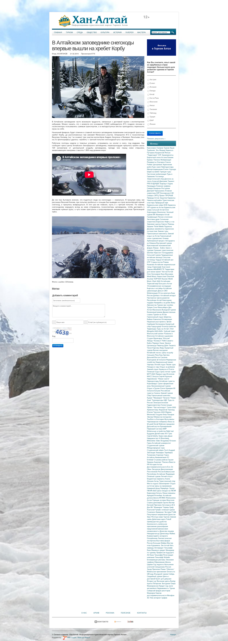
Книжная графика (163, 186)
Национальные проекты (156, 321)
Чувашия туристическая (163, 250)
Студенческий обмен (155, 450)
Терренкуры (152, 328)
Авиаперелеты (167, 155)
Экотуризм (166, 583)
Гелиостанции (166, 405)
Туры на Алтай (163, 328)
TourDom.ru (151, 419)
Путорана (151, 152)
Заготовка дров (153, 219)
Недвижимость (163, 588)
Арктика (166, 355)
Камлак (159, 593)
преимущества (153, 521)
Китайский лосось (154, 352)
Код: (54, 336)
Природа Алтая (153, 198)
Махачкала (157, 309)
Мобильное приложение (157, 571)
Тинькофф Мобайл (162, 557)
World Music (152, 276)
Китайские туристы (167, 381)
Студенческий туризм (155, 445)
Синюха (157, 393)
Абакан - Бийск (159, 248)
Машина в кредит (158, 550)
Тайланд (152, 113)
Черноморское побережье (157, 421)
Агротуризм (152, 359)
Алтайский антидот (168, 295)
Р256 (164, 340)
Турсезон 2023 (159, 412)
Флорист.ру (152, 581)
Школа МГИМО (159, 497)
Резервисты (152, 162)
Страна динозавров (155, 502)
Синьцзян (151, 355)
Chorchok (170, 276)
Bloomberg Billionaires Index (158, 439)
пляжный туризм (168, 509)
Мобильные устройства (156, 431)
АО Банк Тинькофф (155, 555)
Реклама (110, 613)
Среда (80, 32)
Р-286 (174, 512)
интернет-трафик (160, 597)
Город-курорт (156, 326)
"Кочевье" (157, 340)
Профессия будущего (165, 552)
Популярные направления (157, 514)
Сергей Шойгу (153, 436)
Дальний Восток (153, 357)
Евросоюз (160, 221)
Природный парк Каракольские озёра (157, 203)
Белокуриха (161, 324)
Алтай (166, 214)
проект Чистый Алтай (164, 271)
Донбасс (156, 295)
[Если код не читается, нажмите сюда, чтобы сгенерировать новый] (62, 331)
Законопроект (164, 483)
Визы (173, 302)
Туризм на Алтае (160, 314)
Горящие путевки (159, 500)
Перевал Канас (158, 343)
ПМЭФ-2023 (152, 490)
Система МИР (161, 428)
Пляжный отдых (153, 371)
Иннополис (161, 212)
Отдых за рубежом (167, 367)
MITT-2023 (151, 374)
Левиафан (160, 452)
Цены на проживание (163, 486)
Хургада (172, 169)
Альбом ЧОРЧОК (154, 278)
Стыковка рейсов (161, 459)
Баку (157, 409)
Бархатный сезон (154, 157)
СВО (165, 290)
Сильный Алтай (158, 209)
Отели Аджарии (166, 388)
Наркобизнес (152, 378)
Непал (152, 105)
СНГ (160, 155)
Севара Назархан (154, 188)
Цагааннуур (152, 345)
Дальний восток (153, 426)
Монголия (153, 101)
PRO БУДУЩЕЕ (153, 183)
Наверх (173, 634)
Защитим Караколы (167, 198)
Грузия (170, 459)
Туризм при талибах (165, 305)
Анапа (167, 478)
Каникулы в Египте (166, 369)
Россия (168, 566)
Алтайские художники (164, 336)
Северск (150, 195)
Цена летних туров (167, 371)
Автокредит (159, 547)
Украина (150, 462)
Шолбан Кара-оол (154, 252)
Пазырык (170, 414)
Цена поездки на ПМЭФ (166, 490)
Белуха (156, 376)
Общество (92, 32)
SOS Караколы (170, 205)
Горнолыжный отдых (155, 317)
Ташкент (171, 181)
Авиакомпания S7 (162, 457)
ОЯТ (158, 193)
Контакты (142, 613)
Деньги (161, 290)
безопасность (152, 524)
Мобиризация (166, 159)
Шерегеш (167, 317)
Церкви (150, 564)
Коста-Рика (154, 98)
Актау (156, 481)
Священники (160, 566)
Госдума (159, 414)
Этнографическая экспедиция (159, 286)
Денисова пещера (167, 531)
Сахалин (163, 357)
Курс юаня (156, 167)
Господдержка (167, 252)
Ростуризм (165, 188)
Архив (96, 613)
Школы (168, 562)
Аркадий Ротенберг (155, 495)
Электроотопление (160, 402)
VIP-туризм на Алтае (155, 207)
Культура (105, 32)
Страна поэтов (157, 262)
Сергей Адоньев (165, 376)
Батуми (157, 390)
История (117, 32)
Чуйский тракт (169, 331)
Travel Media (159, 226)
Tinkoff (168, 519)
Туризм (69, 32)
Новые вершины (168, 493)
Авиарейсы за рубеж (162, 302)
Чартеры (150, 364)
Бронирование (166, 426)
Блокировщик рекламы (156, 559)
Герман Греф (168, 507)
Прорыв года (161, 374)
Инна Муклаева (167, 274)
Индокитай (163, 409)
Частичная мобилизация (157, 174)
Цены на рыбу (167, 352)
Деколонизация (167, 469)
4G (148, 597)
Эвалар (150, 417)
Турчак (172, 588)
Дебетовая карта (159, 519)
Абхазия (150, 481)
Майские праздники (166, 424)
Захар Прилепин (154, 569)
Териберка (168, 452)
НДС (166, 400)
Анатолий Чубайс (154, 509)
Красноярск (152, 148)
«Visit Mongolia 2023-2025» (160, 329)
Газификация (152, 217)
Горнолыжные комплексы (157, 233)
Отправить (58, 346)
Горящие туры (165, 171)
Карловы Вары (158, 347)
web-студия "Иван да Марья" (78, 637)
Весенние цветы (163, 581)
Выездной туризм (169, 309)
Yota (152, 597)
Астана (164, 157)
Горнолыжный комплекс (160, 395)
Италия (150, 412)
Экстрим (168, 512)
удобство (163, 521)
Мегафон (170, 595)
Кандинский (160, 152)
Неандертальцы (153, 533)
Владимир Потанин (168, 440)
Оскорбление (152, 538)
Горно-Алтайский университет (159, 443)
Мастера (141, 32)
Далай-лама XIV (161, 433)
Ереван (150, 159)
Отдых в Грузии (153, 388)
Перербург (164, 488)
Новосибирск (163, 307)
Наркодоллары (153, 381)
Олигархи (161, 162)
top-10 (158, 438)
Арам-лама (163, 436)
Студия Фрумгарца (155, 338)
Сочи (155, 307)
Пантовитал (152, 297)
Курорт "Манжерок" (155, 397)
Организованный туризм (161, 386)
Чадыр (159, 259)
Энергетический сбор (155, 178)
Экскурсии (156, 469)
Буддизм (151, 433)
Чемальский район (154, 200)
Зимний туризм (167, 393)
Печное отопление (165, 217)
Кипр (165, 414)
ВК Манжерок (158, 214)
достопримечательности (157, 595)
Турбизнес (151, 150)
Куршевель (156, 545)
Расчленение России (155, 471)
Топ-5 (166, 450)
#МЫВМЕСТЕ (159, 269)
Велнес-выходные (160, 350)
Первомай (151, 428)
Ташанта (172, 345)
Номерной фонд (153, 488)
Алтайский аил (167, 259)
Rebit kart (170, 431)
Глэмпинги (151, 512)
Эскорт (172, 488)
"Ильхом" (166, 338)
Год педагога (158, 564)
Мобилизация (152, 293)
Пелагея (166, 397)
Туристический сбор (167, 481)
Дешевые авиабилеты (156, 228)
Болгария (160, 419)
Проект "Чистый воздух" (157, 407)
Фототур (154, 516)
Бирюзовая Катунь (154, 493)
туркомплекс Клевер (160, 238)
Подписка (168, 226)
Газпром (160, 148)
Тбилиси (157, 159)
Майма (172, 533)
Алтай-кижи (165, 281)
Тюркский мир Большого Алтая (159, 283)
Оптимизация (166, 319)
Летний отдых (160, 364)
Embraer (150, 459)
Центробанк (158, 164)
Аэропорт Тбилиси (161, 462)
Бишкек (170, 157)
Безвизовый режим (155, 312)
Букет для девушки (163, 578)
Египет (152, 83)
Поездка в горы (153, 367)
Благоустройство (169, 326)
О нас (84, 613)
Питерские (157, 583)
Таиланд (171, 409)
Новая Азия (162, 276)
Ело (169, 467)
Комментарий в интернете (157, 536)
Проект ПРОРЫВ (166, 195)
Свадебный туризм (155, 576)
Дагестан (171, 514)
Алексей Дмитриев (160, 181)
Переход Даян (163, 345)
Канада (152, 90)
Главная (58, 32)
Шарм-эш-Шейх (153, 171)
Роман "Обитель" (167, 569)
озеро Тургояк (164, 516)
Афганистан (152, 305)
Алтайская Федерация (166, 474)
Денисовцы (165, 533)
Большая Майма (160, 543)
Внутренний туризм (164, 243)
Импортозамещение (155, 169)
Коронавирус (152, 383)
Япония (152, 124)
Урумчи (168, 343)
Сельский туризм (154, 255)
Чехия (149, 347)
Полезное (125, 613)
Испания (152, 87)
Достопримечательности (157, 467)
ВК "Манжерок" (157, 507)
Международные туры (156, 447)
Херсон (164, 224)
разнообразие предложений (157, 527)
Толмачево (151, 455)
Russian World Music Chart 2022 (160, 279)
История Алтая (156, 464)
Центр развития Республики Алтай (158, 298)
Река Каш (159, 355)
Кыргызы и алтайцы (155, 288)
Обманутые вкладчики (162, 417)
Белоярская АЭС (167, 193)
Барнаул (163, 183)
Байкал (150, 319)
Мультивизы (169, 419)
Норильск (169, 150)
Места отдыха (153, 483)
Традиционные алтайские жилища (160, 256)
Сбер (149, 395)
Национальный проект (164, 362)
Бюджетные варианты (156, 478)
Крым (172, 148)
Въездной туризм (161, 574)
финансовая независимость (157, 529)
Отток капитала (164, 293)
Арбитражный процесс (156, 240)
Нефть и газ (169, 221)
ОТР (149, 262)
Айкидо (150, 340)
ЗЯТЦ (156, 195)
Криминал (160, 512)
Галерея (129, 32)
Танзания (153, 109)
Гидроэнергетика (154, 405)
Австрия (152, 79)
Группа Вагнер (168, 502)
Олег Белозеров (154, 274)
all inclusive (161, 359)
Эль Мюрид (161, 150)
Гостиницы (159, 176)
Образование (159, 562)
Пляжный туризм (154, 476)
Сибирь (171, 574)
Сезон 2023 (171, 407)
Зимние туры (163, 231)
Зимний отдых (153, 369)
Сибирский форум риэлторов (158, 590)
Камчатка (157, 319)
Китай (151, 94)
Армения (151, 409)
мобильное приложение (157, 525)
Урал (149, 516)
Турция (152, 116)
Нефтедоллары (167, 167)
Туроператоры (158, 400)
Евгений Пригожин (154, 505)
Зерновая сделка (154, 224)
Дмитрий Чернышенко (156, 190)
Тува (170, 433)
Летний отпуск (166, 476)
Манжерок (151, 593)
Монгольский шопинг (155, 333)
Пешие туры (171, 364)
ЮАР (151, 120)
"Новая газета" (163, 378)
